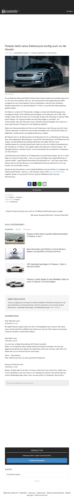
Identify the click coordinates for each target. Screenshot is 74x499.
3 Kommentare (52, 53)
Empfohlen (9, 229)
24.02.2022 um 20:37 (11, 341)
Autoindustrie (18, 53)
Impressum (32, 493)
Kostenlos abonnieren (37, 460)
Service (25, 53)
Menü (71, 11)
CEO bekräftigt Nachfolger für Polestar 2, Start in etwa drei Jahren (46, 265)
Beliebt (18, 229)
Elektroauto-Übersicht (10, 493)
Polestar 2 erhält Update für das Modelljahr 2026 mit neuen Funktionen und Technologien (48, 280)
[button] (30, 184)
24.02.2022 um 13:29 (11, 367)
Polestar (17, 199)
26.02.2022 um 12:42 (11, 323)
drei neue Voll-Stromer (56, 172)
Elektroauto (14, 202)
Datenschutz (41, 493)
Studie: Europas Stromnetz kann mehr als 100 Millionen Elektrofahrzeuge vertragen (34, 211)
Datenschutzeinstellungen (55, 493)
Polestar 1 (12, 197)
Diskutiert (27, 229)
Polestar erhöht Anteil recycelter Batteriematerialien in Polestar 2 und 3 (47, 234)
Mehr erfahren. (56, 307)
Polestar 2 (19, 197)
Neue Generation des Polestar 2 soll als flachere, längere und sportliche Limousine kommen (46, 250)
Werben (68, 493)
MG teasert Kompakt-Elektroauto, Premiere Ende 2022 (49, 215)
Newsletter (37, 190)
